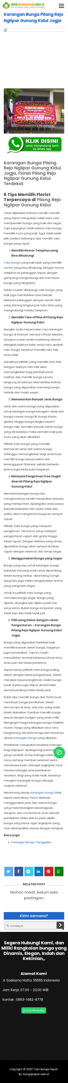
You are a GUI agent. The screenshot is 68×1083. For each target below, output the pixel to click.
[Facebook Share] (19, 871)
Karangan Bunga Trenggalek (31, 842)
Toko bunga (12, 263)
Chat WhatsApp (34, 1010)
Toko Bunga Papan (45, 1069)
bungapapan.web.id (35, 1074)
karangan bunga (25, 738)
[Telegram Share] (29, 871)
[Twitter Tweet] (9, 871)
